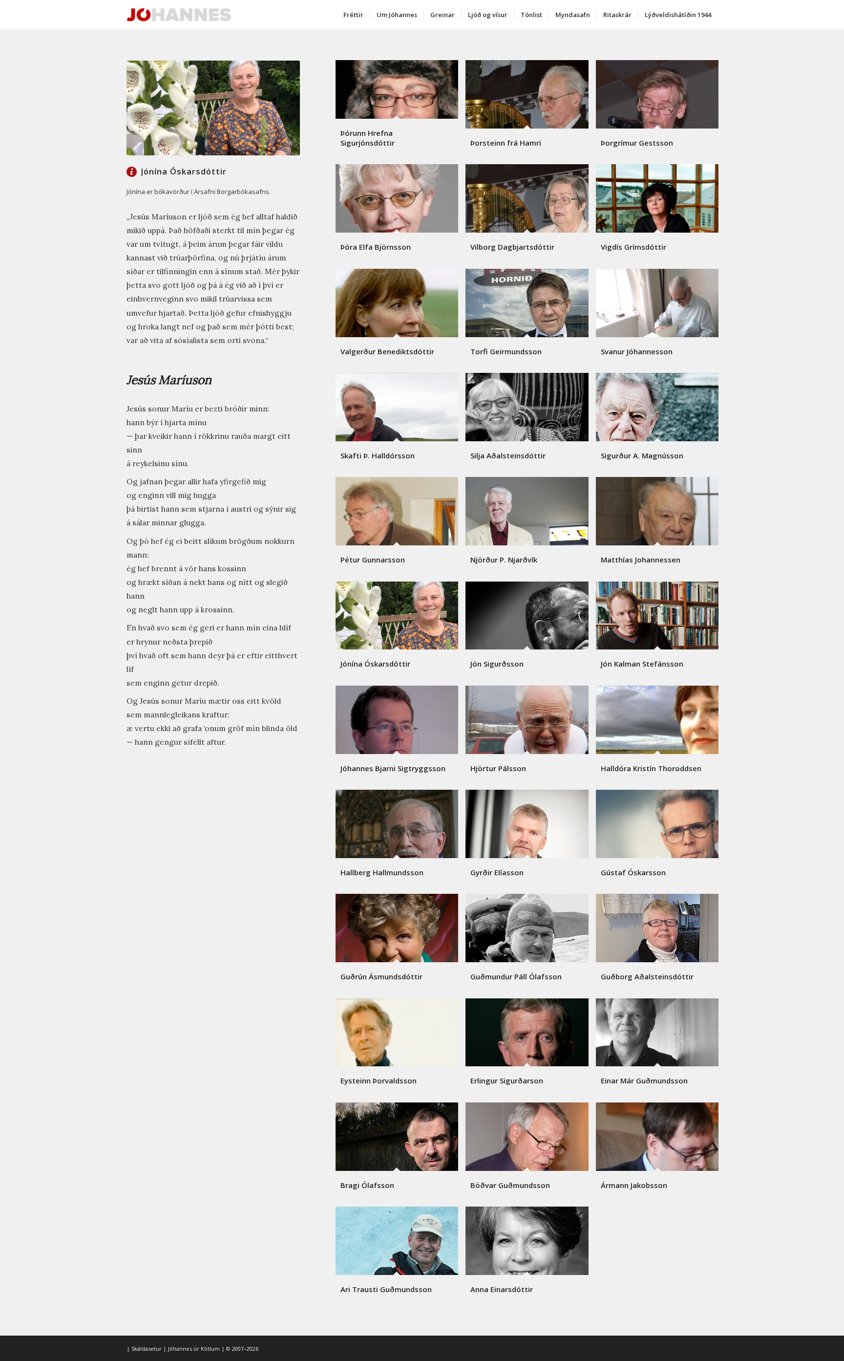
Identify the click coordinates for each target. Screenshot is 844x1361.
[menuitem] (353, 14)
